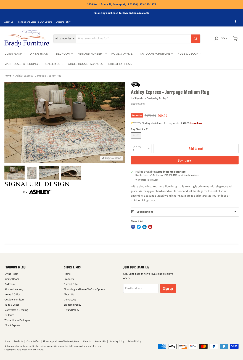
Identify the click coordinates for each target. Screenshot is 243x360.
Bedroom (63, 53)
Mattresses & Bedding (21, 63)
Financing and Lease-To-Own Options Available (121, 13)
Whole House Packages (85, 63)
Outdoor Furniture (155, 53)
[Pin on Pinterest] (150, 227)
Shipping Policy (63, 22)
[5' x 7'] (136, 139)
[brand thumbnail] (37, 188)
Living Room (13, 53)
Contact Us (70, 300)
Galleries (53, 63)
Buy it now (185, 160)
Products (69, 279)
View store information (146, 180)
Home (8, 75)
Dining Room (39, 53)
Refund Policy (71, 310)
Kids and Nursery (91, 53)
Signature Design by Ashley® (151, 98)
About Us (8, 22)
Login (223, 38)
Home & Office (122, 53)
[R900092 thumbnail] (14, 173)
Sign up (168, 288)
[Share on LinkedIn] (144, 227)
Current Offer (71, 284)
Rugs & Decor (188, 53)
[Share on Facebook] (133, 227)
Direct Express (120, 63)
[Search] (195, 38)
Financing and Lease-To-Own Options (34, 22)
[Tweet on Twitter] (139, 227)
